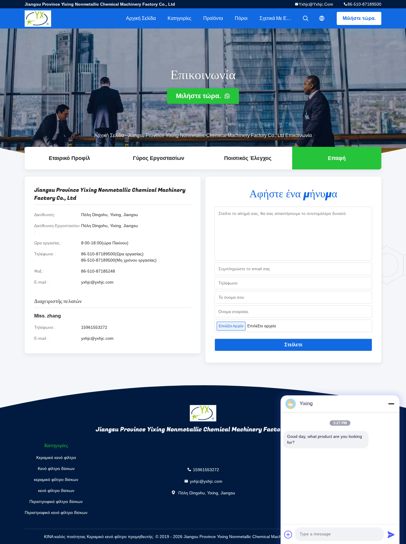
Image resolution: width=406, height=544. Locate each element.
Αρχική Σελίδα (141, 18)
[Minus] (391, 403)
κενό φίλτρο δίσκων (56, 490)
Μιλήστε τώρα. (359, 18)
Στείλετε (293, 344)
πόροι (241, 18)
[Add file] (288, 534)
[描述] (322, 18)
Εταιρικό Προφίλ (69, 158)
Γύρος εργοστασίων (158, 158)
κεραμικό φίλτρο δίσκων (56, 479)
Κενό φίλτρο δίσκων (56, 468)
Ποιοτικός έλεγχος (247, 158)
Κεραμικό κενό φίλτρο (56, 457)
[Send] (391, 534)
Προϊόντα (213, 18)
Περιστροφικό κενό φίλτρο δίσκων (56, 512)
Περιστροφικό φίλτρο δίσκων (56, 501)
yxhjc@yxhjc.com (316, 4)
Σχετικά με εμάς (276, 18)
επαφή (337, 158)
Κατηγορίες (179, 18)
